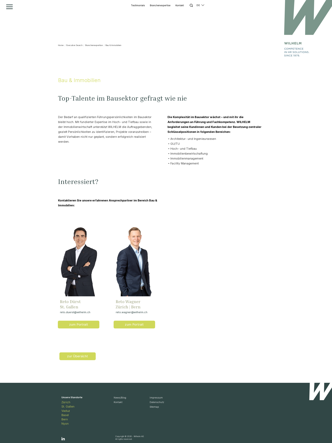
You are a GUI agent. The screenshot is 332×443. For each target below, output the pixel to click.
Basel (65, 415)
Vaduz (65, 410)
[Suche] (190, 2)
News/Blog (120, 397)
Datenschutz (157, 402)
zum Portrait (78, 324)
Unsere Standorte (71, 397)
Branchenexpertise (160, 5)
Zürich (65, 402)
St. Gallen (68, 406)
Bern (64, 419)
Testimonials (138, 5)
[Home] (307, 27)
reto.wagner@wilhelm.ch (131, 312)
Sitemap (154, 406)
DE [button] (198, 5)
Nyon (65, 423)
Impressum (156, 397)
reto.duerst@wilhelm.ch (75, 312)
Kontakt (179, 5)
